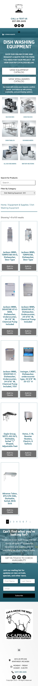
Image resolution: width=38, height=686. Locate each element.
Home (3, 205)
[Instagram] (22, 25)
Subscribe (19, 595)
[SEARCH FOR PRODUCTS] (18, 182)
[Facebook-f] (15, 25)
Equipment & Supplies (18, 205)
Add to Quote (10, 267)
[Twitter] (19, 25)
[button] (19, 32)
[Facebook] (14, 677)
